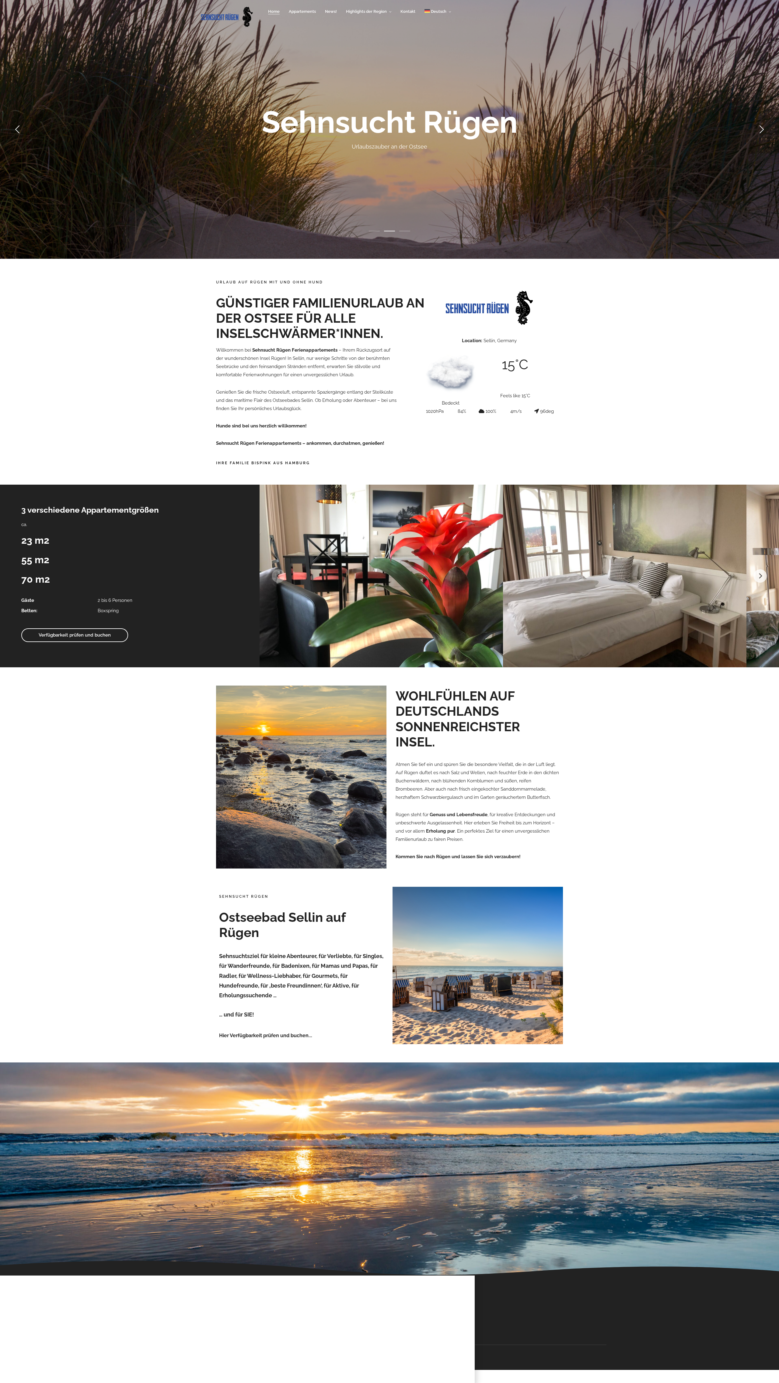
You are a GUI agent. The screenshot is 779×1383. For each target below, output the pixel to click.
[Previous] (278, 576)
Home (274, 11)
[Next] (760, 576)
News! (331, 11)
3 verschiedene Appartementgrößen (90, 509)
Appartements (302, 11)
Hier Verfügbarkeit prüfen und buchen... (265, 1035)
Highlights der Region (366, 11)
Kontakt (407, 11)
